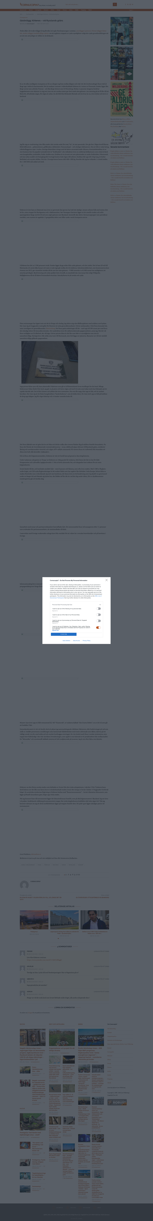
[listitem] (76, 605)
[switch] (98, 608)
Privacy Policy (86, 640)
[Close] (107, 580)
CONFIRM (63, 634)
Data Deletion (66, 640)
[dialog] (76, 610)
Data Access (76, 640)
